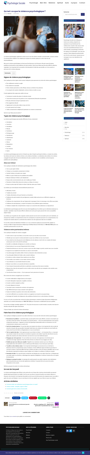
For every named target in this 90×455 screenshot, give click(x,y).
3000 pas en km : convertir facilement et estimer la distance (79, 79)
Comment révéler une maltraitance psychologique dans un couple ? (22, 384)
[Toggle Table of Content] (12, 73)
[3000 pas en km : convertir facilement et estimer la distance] (80, 71)
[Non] (88, 453)
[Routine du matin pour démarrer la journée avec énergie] (80, 103)
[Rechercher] (83, 14)
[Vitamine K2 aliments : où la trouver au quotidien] (69, 87)
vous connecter (13, 416)
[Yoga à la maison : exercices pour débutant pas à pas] (69, 103)
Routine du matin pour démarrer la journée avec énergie (79, 110)
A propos (74, 3)
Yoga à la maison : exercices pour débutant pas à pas (68, 110)
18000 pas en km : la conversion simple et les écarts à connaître (79, 95)
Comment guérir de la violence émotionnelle (16, 388)
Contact (82, 3)
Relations (52, 3)
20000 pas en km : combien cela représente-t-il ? (68, 78)
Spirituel (60, 3)
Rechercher (66, 12)
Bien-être (43, 3)
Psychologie (33, 3)
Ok (83, 452)
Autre (67, 3)
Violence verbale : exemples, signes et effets (16, 386)
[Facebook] (67, 430)
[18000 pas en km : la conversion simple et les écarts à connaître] (80, 87)
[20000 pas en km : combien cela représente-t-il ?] (69, 71)
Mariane (9, 13)
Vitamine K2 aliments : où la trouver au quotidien (68, 94)
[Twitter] (70, 430)
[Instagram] (73, 430)
